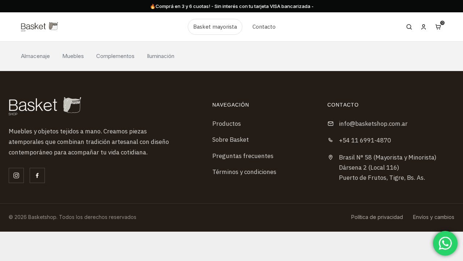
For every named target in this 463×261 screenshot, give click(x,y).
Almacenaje (35, 56)
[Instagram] (16, 175)
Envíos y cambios (433, 217)
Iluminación (160, 56)
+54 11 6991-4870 (365, 140)
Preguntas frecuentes (242, 156)
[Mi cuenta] (424, 27)
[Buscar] (409, 27)
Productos (226, 124)
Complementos (115, 56)
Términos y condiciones (244, 172)
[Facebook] (37, 175)
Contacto (264, 26)
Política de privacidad (377, 217)
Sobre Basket (230, 140)
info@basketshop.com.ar (373, 124)
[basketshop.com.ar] (45, 106)
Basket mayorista (215, 26)
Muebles (73, 56)
